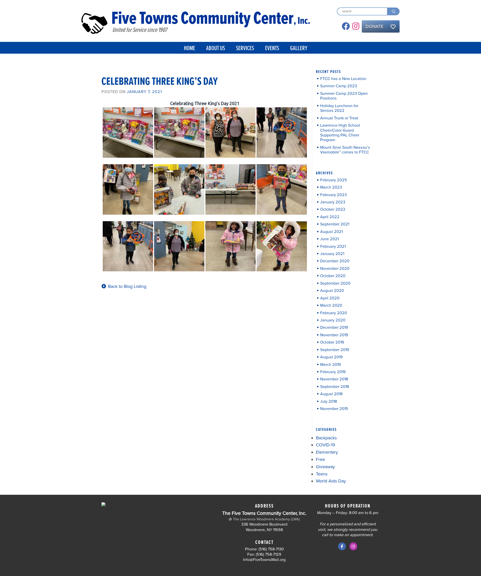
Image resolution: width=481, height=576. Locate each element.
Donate (374, 26)
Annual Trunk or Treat (339, 118)
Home (189, 48)
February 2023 (333, 195)
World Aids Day (331, 481)
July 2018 (328, 401)
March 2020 (331, 305)
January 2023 (332, 202)
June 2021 (329, 239)
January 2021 (332, 254)
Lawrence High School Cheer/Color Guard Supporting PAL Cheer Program (340, 132)
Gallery (298, 48)
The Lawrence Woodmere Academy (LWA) (266, 519)
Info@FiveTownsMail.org (264, 559)
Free (320, 459)
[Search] (393, 11)
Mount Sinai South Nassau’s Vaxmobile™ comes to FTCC (345, 150)
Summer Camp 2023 (338, 86)
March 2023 (331, 187)
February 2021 (333, 246)
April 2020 (329, 298)
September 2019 (334, 350)
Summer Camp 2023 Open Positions (344, 96)
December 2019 (334, 327)
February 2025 (333, 180)
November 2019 (334, 335)
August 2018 (331, 394)
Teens (321, 474)
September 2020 (335, 283)
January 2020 (332, 320)
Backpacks (326, 438)
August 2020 (332, 290)
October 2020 (332, 276)
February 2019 (333, 372)
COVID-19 (325, 445)
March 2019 (330, 364)
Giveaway (325, 466)
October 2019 (332, 342)
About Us (215, 48)
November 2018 (334, 379)
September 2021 (334, 224)
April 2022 (329, 217)
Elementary (327, 452)
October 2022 (332, 209)
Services (245, 48)
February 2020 (333, 313)
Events (272, 48)
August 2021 (331, 231)
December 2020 (334, 261)
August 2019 (331, 357)
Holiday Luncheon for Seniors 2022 (339, 108)
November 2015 (334, 408)
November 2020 (334, 268)
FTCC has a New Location (343, 78)
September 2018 (334, 386)
